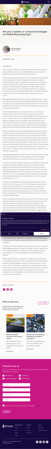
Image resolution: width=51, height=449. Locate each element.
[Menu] (49, 2)
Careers (28, 430)
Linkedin (37, 442)
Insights (16, 435)
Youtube (44, 442)
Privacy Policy (38, 405)
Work (16, 430)
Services (16, 427)
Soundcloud (47, 442)
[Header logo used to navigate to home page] (25, 1)
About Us (28, 427)
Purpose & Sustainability (10, 378)
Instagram (40, 442)
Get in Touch (29, 432)
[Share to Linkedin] (7, 289)
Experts (16, 432)
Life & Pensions (24, 375)
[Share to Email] (11, 289)
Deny (9, 233)
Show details (44, 229)
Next (47, 334)
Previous (3, 334)
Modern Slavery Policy (42, 430)
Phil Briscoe (7, 66)
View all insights (43, 303)
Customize (24, 233)
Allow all (42, 233)
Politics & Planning (25, 378)
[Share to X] (4, 289)
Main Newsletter (9, 375)
